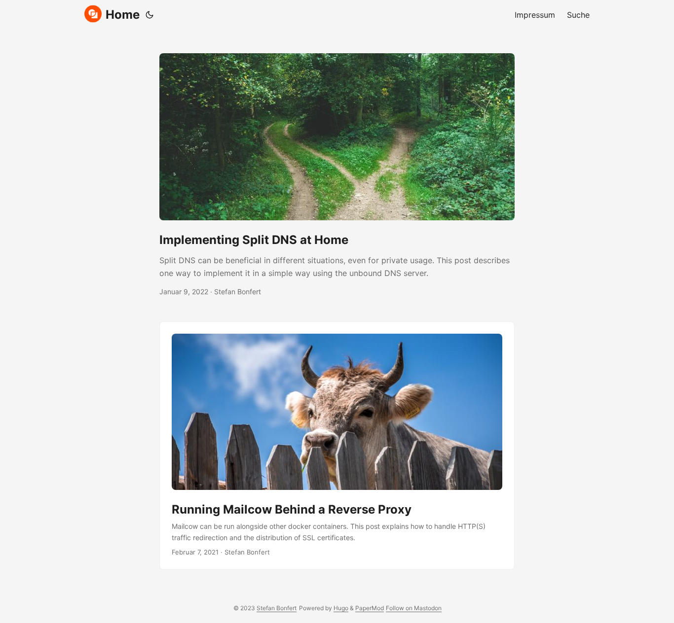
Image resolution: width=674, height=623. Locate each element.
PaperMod (369, 608)
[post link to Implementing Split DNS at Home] (337, 175)
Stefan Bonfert (277, 608)
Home (123, 14)
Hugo (341, 608)
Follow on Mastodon (414, 608)
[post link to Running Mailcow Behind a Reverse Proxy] (337, 445)
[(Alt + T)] (149, 15)
